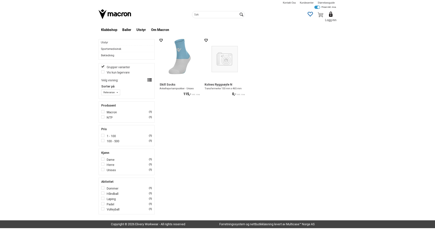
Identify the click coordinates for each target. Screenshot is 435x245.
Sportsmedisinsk (111, 49)
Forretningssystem (232, 224)
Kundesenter (307, 2)
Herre (110, 165)
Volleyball (112, 209)
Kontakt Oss (289, 2)
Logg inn (330, 20)
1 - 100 (111, 136)
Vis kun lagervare (118, 72)
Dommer (112, 188)
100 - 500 (112, 141)
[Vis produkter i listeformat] (149, 80)
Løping (111, 199)
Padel (110, 204)
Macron (111, 112)
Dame (110, 159)
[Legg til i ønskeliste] (161, 40)
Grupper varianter (118, 67)
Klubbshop (109, 30)
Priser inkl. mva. (328, 7)
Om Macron (160, 30)
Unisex (111, 170)
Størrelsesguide (326, 2)
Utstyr (141, 30)
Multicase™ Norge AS (300, 224)
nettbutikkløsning (261, 224)
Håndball (112, 193)
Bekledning (107, 55)
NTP (109, 117)
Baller (126, 30)
